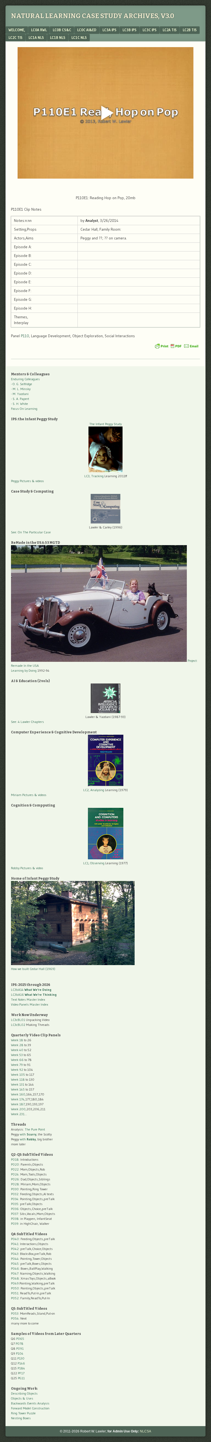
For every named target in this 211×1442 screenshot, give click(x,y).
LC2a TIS (170, 30)
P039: (15, 1223)
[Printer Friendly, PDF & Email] (176, 346)
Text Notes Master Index (28, 999)
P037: (15, 1214)
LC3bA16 (34, 994)
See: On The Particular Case (31, 532)
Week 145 (18, 1089)
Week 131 (17, 1084)
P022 (15, 1169)
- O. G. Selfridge (21, 384)
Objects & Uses (22, 1398)
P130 (20, 1358)
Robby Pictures (21, 868)
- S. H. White (19, 404)
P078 (19, 1343)
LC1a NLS (36, 37)
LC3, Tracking (94, 476)
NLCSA (145, 1431)
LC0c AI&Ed (86, 30)
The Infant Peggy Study (105, 424)
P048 (15, 1278)
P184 (21, 1368)
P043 (14, 1254)
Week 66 (17, 1060)
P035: (15, 1204)
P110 (25, 335)
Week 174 (17, 1099)
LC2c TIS (16, 37)
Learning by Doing (24, 670)
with (28, 1134)
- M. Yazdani (20, 394)
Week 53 (17, 1055)
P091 (20, 1348)
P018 (15, 1159)
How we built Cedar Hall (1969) (33, 969)
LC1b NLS (57, 37)
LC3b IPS (130, 30)
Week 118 (18, 1079)
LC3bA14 (31, 990)
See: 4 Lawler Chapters (27, 722)
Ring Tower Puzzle (23, 1413)
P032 (14, 1194)
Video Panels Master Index (29, 1004)
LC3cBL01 (18, 1020)
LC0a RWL (39, 30)
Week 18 (17, 1040)
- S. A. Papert (20, 399)
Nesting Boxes (21, 1418)
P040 (15, 1239)
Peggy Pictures (21, 481)
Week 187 (18, 1104)
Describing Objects (24, 1393)
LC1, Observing (93, 863)
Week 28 (17, 1045)
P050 (15, 1288)
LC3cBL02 (18, 1025)
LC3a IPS (109, 30)
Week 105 (18, 1074)
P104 (19, 1353)
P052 (15, 1298)
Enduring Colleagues (25, 379)
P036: (15, 1209)
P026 (15, 1179)
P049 (15, 1283)
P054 (15, 1318)
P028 (15, 1184)
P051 (14, 1293)
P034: (15, 1199)
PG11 (21, 1378)
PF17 (21, 1373)
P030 (15, 1189)
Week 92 (17, 1070)
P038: (15, 1219)
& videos (38, 481)
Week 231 (17, 1114)
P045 (15, 1263)
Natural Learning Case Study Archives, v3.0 (92, 16)
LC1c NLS (79, 37)
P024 (15, 1174)
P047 (14, 1273)
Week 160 (18, 1094)
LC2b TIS (190, 30)
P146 (21, 1363)
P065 (20, 1339)
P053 (14, 1313)
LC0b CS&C (62, 30)
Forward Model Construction (30, 1408)
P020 (15, 1164)
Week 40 (17, 1050)
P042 (15, 1249)
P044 (15, 1259)
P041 (14, 1244)
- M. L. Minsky (20, 389)
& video (37, 868)
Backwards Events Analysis (30, 1403)
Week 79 (17, 1065)
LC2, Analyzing (93, 790)
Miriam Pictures (22, 795)
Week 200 (18, 1109)
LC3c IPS (150, 30)
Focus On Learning (24, 409)
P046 (15, 1268)
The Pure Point (35, 1129)
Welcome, (17, 30)
